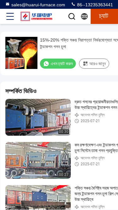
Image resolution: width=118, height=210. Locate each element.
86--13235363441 (94, 4)
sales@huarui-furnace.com (38, 4)
